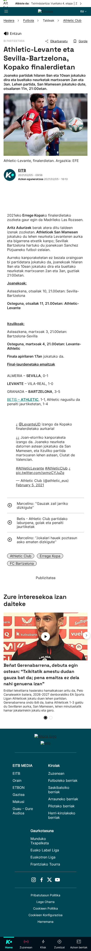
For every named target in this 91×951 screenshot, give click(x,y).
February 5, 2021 (30, 485)
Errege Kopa (50, 556)
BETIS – (22, 399)
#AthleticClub (56, 468)
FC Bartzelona (22, 563)
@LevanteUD (30, 424)
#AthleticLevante (30, 468)
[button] (86, 635)
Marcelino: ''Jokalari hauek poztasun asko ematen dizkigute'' (47, 540)
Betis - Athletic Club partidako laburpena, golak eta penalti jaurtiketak (42, 522)
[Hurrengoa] (81, 3)
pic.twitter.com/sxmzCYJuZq (40, 472)
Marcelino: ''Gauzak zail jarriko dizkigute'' (42, 505)
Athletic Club (20, 556)
